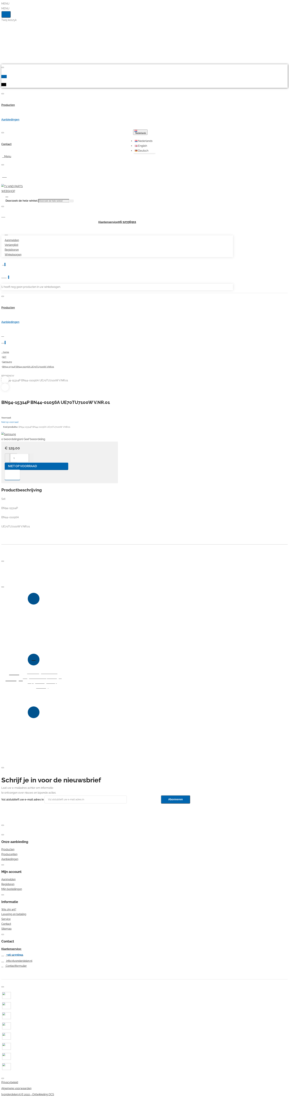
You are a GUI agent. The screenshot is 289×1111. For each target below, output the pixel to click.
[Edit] (2, 67)
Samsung (7, 362)
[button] (145, 141)
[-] (7, 458)
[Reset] (6, 14)
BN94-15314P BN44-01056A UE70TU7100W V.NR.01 (28, 366)
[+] (31, 458)
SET (4, 357)
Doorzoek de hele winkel (22, 200)
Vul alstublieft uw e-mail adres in (22, 799)
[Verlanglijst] (12, 475)
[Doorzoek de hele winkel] (7, 196)
